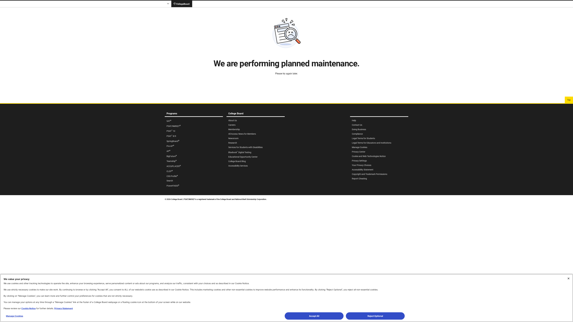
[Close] (568, 278)
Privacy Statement (63, 308)
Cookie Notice (28, 308)
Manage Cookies (14, 316)
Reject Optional (375, 316)
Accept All (314, 316)
